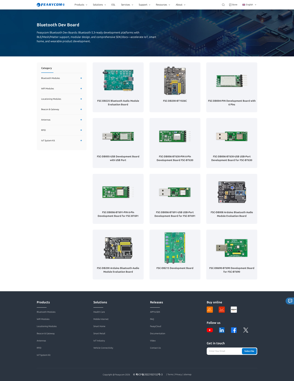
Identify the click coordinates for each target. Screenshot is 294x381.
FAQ (152, 319)
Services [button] (125, 4)
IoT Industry (99, 340)
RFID (43, 130)
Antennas (45, 119)
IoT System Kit (48, 140)
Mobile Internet (101, 319)
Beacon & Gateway (50, 109)
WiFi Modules (47, 88)
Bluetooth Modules (50, 78)
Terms (170, 375)
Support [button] (143, 4)
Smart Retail (99, 333)
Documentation (157, 333)
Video (153, 340)
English (249, 4)
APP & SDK (155, 312)
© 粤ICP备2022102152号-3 (148, 374)
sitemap (187, 375)
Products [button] (79, 4)
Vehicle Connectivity (103, 348)
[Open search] (223, 5)
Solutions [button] (98, 4)
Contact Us (155, 348)
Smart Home (99, 326)
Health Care (99, 312)
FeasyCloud (155, 326)
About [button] (179, 4)
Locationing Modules (51, 99)
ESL (113, 4)
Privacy (178, 375)
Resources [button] (161, 4)
